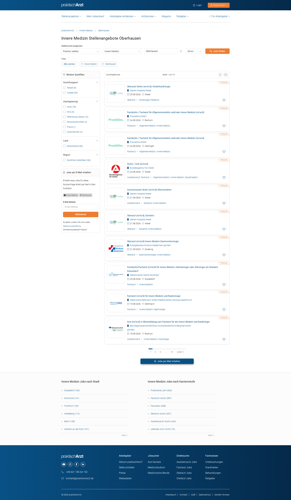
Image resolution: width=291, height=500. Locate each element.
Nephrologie (159, 309)
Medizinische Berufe (158, 472)
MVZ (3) (70, 112)
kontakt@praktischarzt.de (79, 478)
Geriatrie (148, 203)
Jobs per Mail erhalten (168, 361)
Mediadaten (125, 478)
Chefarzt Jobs (184, 478)
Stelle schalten (126, 467)
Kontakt (183, 494)
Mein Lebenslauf (95, 16)
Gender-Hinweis (221, 494)
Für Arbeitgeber (219, 16)
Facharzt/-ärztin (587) (161, 398)
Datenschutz (205, 494)
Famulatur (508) (158, 406)
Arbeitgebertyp (70, 101)
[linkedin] (82, 464)
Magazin (166, 16)
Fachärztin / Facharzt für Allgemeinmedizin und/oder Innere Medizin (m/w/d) (165, 112)
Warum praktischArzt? (130, 462)
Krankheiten (211, 467)
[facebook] (76, 464)
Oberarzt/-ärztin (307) (161, 413)
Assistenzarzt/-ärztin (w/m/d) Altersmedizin (149, 189)
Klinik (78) (71, 107)
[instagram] (70, 464)
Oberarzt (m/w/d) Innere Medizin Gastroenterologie (153, 241)
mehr (124, 435)
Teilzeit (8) (71, 88)
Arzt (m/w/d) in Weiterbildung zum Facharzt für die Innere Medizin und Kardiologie (168, 321)
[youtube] (63, 464)
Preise (122, 472)
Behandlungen (213, 472)
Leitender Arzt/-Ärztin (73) (163, 429)
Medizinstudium (156, 467)
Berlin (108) (69, 421)
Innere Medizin (86, 30)
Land (65, 140)
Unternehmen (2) (75, 132)
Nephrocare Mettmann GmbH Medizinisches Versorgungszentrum (161, 300)
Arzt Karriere (154, 462)
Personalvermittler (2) (77, 122)
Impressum (171, 494)
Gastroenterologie (147, 254)
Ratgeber (181, 16)
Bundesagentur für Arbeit (142, 168)
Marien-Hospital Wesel (140, 90)
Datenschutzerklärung (72, 226)
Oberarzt (131, 100)
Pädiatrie (155, 100)
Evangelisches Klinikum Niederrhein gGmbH (150, 245)
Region (66, 154)
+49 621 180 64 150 (76, 472)
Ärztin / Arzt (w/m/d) (137, 164)
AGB (78, 222)
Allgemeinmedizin (147, 125)
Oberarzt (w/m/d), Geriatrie (140, 215)
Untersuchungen (214, 462)
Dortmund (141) (71, 398)
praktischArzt (67, 30)
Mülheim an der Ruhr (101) (76, 429)
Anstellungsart (70, 82)
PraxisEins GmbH (138, 116)
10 (172, 352)
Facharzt (131, 125)
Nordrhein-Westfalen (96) (79, 160)
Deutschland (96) (75, 146)
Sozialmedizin (191, 177)
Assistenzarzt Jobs (187, 462)
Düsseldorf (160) (72, 390)
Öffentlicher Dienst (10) (77, 117)
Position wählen (71, 51)
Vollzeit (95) (72, 93)
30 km (190, 51)
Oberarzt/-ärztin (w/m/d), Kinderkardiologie (148, 86)
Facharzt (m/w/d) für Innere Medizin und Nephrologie (154, 296)
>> (226, 74)
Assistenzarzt (133, 177)
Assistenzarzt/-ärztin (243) (163, 421)
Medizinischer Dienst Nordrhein (144, 275)
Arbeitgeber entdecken (121, 16)
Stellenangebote (70, 16)
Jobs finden (219, 51)
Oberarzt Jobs (184, 472)
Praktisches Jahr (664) (161, 390)
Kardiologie (144, 100)
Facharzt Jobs (184, 467)
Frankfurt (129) (71, 406)
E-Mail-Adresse (69, 202)
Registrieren (219, 5)
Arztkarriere (147, 16)
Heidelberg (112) (72, 413)
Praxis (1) (71, 127)
